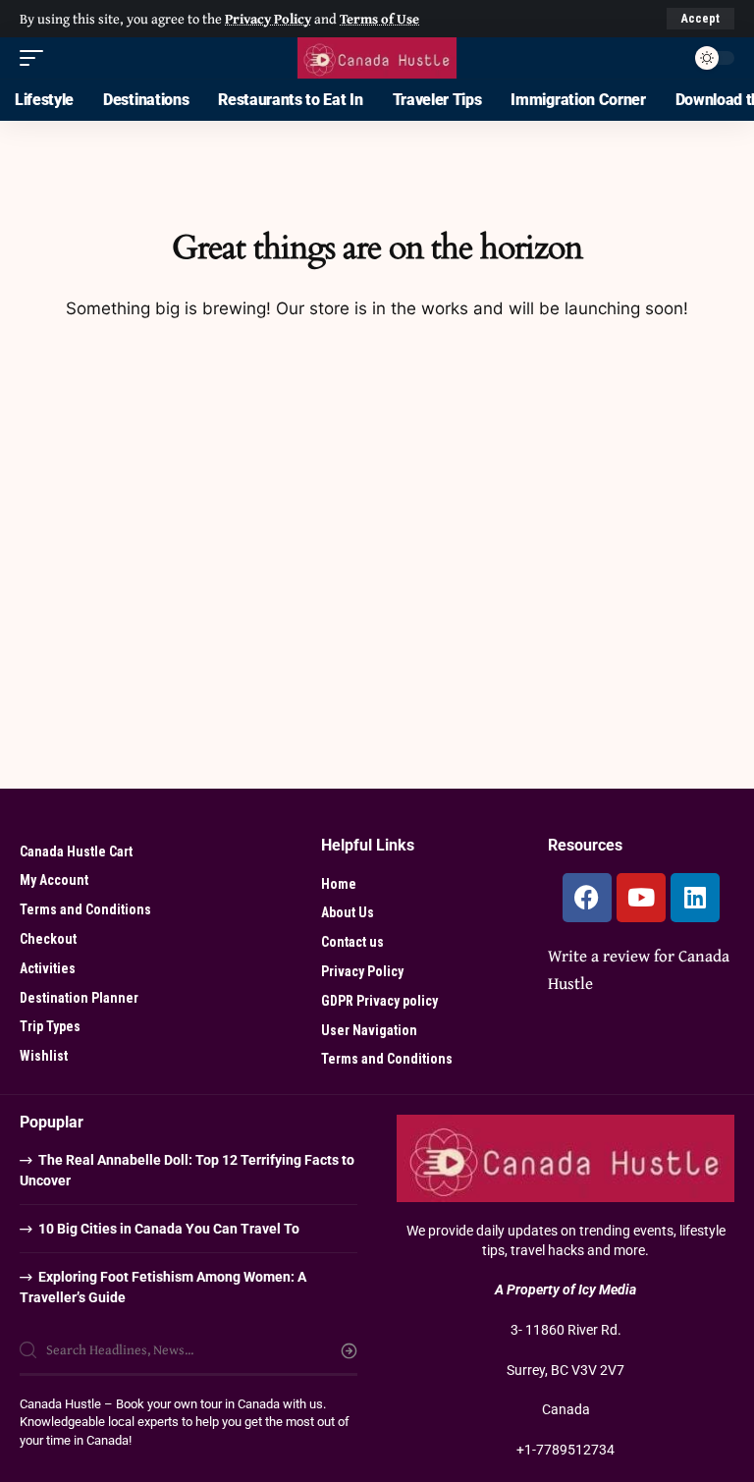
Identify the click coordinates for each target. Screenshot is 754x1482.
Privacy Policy (268, 18)
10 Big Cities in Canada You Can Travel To (168, 1228)
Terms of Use (379, 18)
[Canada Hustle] (377, 58)
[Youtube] (641, 897)
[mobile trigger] (36, 58)
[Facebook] (587, 897)
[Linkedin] (695, 897)
